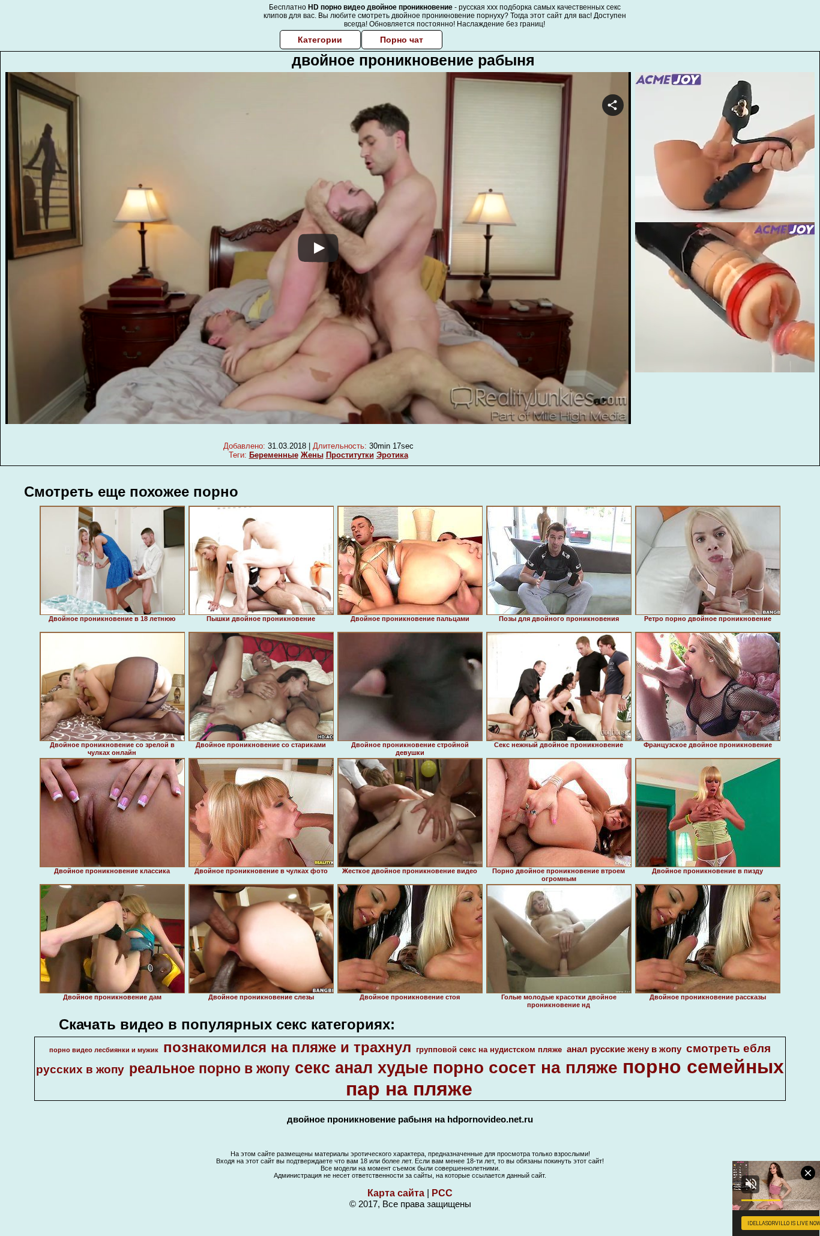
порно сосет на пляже (525, 1067)
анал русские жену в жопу (624, 1049)
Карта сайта (395, 1193)
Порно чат (401, 39)
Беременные (273, 454)
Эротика (392, 454)
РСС (442, 1193)
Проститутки (350, 454)
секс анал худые (361, 1068)
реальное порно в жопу (209, 1068)
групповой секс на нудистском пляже (489, 1049)
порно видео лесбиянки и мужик (103, 1049)
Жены (312, 454)
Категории (320, 39)
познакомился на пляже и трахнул (287, 1047)
